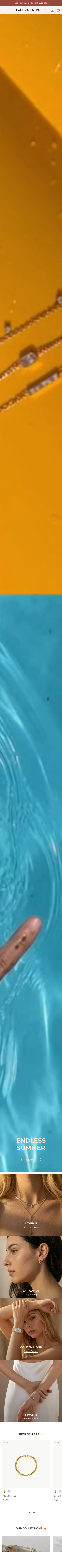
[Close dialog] (57, 739)
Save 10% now (31, 803)
